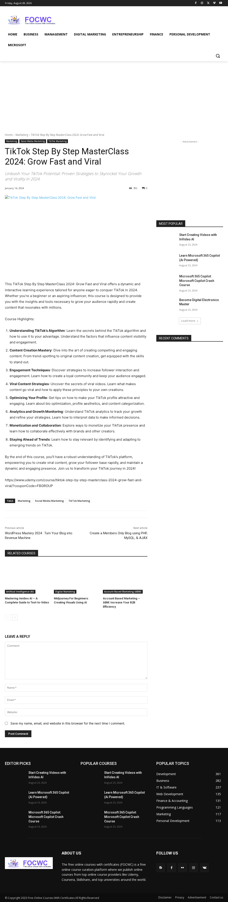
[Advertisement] (109, 19)
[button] (217, 55)
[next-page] (15, 617)
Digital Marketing (65, 591)
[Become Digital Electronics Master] (166, 305)
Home (9, 135)
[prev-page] (7, 617)
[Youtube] (220, 3)
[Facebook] (195, 3)
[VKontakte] (204, 867)
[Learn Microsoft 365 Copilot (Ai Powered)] (166, 261)
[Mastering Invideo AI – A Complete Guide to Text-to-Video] (27, 578)
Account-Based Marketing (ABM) (122, 591)
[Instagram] (202, 3)
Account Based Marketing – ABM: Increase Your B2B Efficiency (121, 602)
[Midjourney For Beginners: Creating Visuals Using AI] (76, 578)
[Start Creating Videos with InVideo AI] (166, 240)
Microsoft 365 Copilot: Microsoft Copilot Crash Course (196, 281)
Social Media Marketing (33, 141)
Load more (188, 321)
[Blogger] (160, 867)
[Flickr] (182, 867)
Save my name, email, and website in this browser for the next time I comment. (67, 723)
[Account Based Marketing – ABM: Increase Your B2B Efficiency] (125, 578)
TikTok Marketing (58, 141)
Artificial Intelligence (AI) (20, 591)
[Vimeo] (214, 3)
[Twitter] (208, 3)
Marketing (22, 135)
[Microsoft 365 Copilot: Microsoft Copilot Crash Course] (166, 281)
